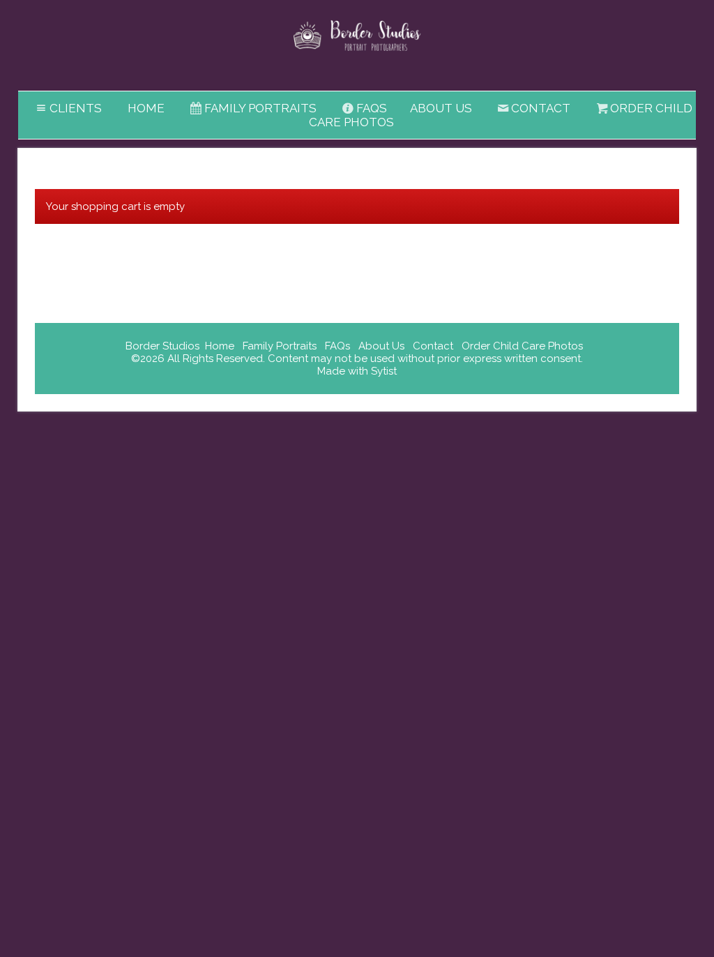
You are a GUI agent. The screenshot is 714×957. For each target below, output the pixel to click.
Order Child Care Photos (522, 346)
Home (146, 108)
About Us (441, 108)
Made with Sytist (357, 371)
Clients (76, 108)
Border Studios (162, 346)
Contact (540, 108)
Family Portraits (260, 108)
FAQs (371, 108)
